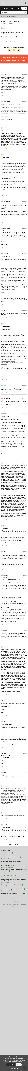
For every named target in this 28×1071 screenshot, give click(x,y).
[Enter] (2, 12)
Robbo (4, 526)
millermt (5, 74)
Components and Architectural (8, 891)
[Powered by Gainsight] (14, 902)
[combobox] (14, 12)
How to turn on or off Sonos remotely (10, 857)
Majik (4, 701)
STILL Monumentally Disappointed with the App (13, 893)
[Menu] (2, 3)
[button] (1, 8)
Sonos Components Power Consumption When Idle (12, 815)
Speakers (3, 886)
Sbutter (5, 385)
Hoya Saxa (5, 253)
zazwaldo (5, 630)
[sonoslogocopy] (14, 3)
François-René (6, 786)
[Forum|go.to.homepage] (11, 8)
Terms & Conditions (7, 904)
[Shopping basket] (25, 3)
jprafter (4, 413)
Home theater (4, 854)
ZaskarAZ (5, 575)
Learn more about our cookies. (16, 1061)
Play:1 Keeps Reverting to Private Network (11, 885)
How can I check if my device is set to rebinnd (12, 889)
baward (5, 825)
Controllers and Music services (9, 16)
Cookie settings (16, 904)
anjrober (5, 310)
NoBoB (5, 813)
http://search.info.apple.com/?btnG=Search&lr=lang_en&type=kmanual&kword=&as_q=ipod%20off (13, 362)
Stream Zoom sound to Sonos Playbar (10, 861)
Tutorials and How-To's (6, 882)
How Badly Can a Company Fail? (9, 875)
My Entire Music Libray (6, 865)
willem (4, 647)
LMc (4, 28)
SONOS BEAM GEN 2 (6, 853)
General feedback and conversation (9, 877)
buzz (4, 463)
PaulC (4, 128)
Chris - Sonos (6, 101)
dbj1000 (5, 551)
